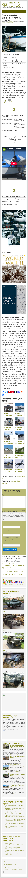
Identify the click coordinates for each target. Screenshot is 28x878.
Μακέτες (14, 861)
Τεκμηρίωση (7, 861)
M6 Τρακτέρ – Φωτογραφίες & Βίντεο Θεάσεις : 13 (14, 811)
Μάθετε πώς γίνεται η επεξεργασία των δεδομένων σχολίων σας (13, 565)
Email (4, 533)
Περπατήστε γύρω (8, 867)
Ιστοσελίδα (6, 543)
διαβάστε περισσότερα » (15, 755)
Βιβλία (17, 867)
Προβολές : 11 (13, 814)
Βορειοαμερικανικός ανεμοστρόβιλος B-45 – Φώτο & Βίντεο (17, 746)
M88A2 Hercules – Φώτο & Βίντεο (17, 775)
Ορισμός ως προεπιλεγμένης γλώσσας (13, 584)
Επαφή (6, 869)
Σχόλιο (4, 495)
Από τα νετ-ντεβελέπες (10, 872)
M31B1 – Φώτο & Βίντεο (17, 766)
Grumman (5, 483)
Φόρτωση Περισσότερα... (14, 245)
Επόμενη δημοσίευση (16, 571)
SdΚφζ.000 (3, 22)
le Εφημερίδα (13, 869)
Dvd (21, 867)
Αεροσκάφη (15, 481)
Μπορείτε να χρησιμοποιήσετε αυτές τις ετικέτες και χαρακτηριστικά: (13, 510)
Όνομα (5, 525)
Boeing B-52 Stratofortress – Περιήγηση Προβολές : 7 (14, 826)
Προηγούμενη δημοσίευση (13, 574)
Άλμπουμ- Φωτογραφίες (10, 864)
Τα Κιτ (20, 869)
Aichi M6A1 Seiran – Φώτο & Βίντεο (18, 757)
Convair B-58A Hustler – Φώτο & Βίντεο (17, 786)
